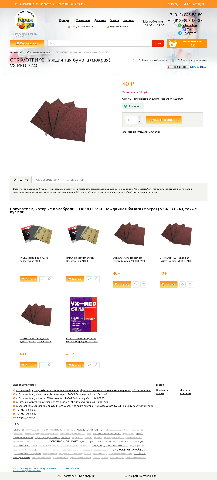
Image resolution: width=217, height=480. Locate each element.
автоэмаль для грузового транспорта (41, 433)
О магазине (26, 4)
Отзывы (80, 4)
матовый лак (45, 450)
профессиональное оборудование (75, 453)
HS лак (44, 429)
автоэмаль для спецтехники (72, 433)
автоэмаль (18, 433)
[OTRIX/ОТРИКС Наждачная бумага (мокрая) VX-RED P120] (130, 250)
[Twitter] (195, 67)
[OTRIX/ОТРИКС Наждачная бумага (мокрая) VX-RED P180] (177, 250)
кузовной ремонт (63, 441)
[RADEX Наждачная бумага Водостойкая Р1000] (83, 250)
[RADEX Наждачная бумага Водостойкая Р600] (37, 250)
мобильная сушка (70, 450)
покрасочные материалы (27, 453)
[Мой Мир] (201, 67)
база (89, 433)
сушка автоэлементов (41, 457)
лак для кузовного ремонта (110, 445)
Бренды (64, 20)
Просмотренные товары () (79, 476)
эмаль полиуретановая (135, 457)
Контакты (63, 4)
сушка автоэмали (60, 457)
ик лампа (88, 437)
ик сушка (98, 437)
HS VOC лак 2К (32, 430)
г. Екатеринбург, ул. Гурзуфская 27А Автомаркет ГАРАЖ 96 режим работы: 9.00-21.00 (62, 401)
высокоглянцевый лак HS (107, 433)
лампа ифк (32, 450)
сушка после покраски (80, 457)
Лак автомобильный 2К (117, 430)
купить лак (116, 441)
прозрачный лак (50, 453)
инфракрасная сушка (114, 437)
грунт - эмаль (128, 433)
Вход (174, 4)
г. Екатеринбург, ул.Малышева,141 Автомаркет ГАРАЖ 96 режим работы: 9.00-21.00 (61, 394)
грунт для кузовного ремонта (52, 437)
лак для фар (135, 445)
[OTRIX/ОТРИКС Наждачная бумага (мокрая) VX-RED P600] (83, 331)
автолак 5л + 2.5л (136, 430)
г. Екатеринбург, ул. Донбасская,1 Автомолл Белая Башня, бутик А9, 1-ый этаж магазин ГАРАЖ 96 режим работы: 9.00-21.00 (83, 390)
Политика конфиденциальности (27, 470)
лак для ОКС (84, 445)
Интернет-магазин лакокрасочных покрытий (59, 468)
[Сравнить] (50, 279)
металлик (56, 450)
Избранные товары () (142, 476)
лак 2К (34, 445)
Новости (45, 4)
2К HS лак (19, 429)
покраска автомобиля (128, 449)
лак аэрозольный (69, 445)
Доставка (100, 20)
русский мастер (100, 453)
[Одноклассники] (198, 67)
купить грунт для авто (93, 441)
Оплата (114, 20)
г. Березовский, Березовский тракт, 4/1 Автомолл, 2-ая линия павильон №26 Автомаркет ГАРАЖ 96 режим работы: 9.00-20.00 (84, 405)
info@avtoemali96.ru (82, 26)
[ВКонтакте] (191, 67)
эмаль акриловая (100, 457)
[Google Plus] (205, 67)
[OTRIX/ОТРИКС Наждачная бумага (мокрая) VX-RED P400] (37, 331)
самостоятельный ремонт (120, 453)
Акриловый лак (57, 429)
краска (44, 442)
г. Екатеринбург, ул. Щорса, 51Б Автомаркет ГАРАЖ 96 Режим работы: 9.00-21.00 (60, 398)
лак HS (56, 445)
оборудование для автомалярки (94, 450)
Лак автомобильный (91, 429)
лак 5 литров (45, 445)
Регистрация (195, 4)
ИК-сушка (70, 430)
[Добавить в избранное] (42, 279)
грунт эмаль (77, 437)
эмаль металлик (117, 457)
